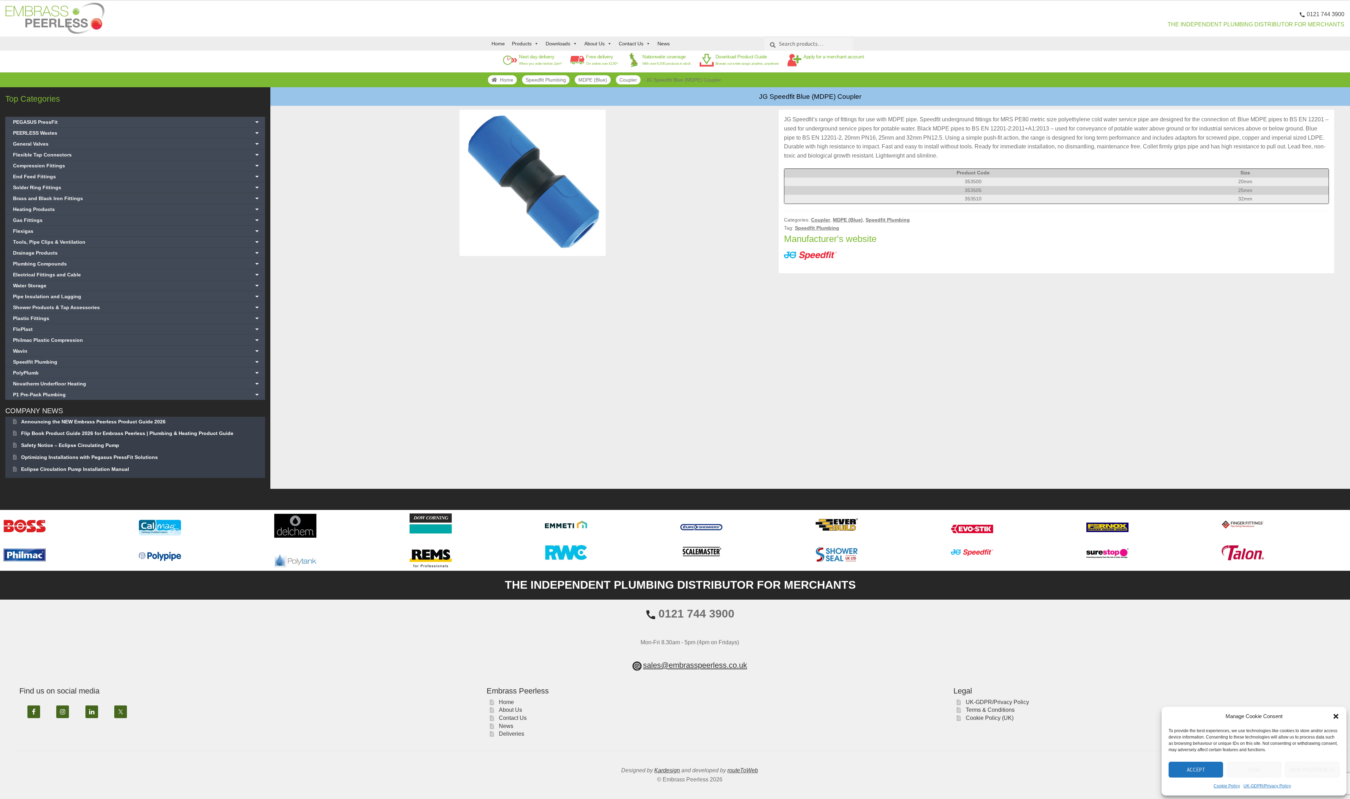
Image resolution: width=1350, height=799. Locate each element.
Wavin (137, 350)
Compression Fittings (137, 165)
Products (522, 43)
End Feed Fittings (137, 176)
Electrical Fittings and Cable (137, 274)
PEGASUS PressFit (137, 122)
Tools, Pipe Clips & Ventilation (137, 241)
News (663, 43)
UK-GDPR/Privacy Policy (1267, 786)
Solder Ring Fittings (137, 187)
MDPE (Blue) (592, 80)
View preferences (1312, 769)
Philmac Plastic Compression (137, 340)
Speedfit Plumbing (546, 80)
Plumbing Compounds (137, 263)
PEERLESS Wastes (137, 132)
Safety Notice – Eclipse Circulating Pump (70, 445)
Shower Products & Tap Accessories (137, 307)
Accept (1196, 769)
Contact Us (631, 43)
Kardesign (667, 770)
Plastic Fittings (137, 318)
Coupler (628, 80)
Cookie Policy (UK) (990, 718)
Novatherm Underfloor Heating (137, 383)
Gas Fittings (137, 220)
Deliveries (511, 734)
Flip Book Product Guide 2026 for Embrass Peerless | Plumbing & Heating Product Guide (127, 433)
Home (498, 43)
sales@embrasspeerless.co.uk (695, 665)
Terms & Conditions (990, 710)
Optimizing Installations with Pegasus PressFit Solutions (89, 457)
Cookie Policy (1227, 786)
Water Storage (137, 285)
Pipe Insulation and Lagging (137, 296)
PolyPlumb (137, 372)
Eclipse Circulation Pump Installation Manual (75, 469)
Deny (1254, 769)
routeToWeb (742, 770)
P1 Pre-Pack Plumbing (137, 394)
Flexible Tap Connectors (137, 154)
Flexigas (137, 231)
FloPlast (137, 329)
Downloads (558, 43)
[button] (1335, 716)
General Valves (137, 143)
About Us (594, 43)
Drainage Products (137, 252)
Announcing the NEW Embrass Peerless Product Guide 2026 (93, 421)
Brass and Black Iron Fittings (137, 198)
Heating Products (137, 209)
